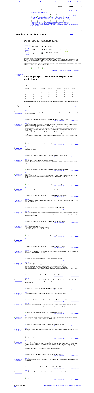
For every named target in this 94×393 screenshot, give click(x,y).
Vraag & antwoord (44, 1)
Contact (79, 1)
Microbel (46, 385)
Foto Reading (72, 19)
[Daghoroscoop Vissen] (66, 24)
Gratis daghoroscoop (73, 24)
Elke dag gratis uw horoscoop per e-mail (39, 12)
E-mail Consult (72, 15)
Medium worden (77, 385)
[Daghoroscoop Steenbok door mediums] (53, 24)
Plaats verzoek (63, 70)
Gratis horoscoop (59, 1)
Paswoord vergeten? (78, 7)
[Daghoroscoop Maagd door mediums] (66, 19)
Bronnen (71, 385)
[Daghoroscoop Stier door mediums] (40, 19)
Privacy (57, 385)
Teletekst (66, 385)
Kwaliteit (70, 1)
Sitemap (62, 385)
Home (13, 1)
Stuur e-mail (76, 70)
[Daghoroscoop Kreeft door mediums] (53, 19)
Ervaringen (21, 1)
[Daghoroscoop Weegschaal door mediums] (34, 24)
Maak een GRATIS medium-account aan (39, 25)
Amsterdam (31, 1)
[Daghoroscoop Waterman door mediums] (59, 24)
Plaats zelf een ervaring (71, 106)
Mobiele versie (52, 385)
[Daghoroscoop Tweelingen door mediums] (47, 19)
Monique (27, 110)
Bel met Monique (75, 120)
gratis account (54, 70)
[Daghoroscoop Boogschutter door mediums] (47, 24)
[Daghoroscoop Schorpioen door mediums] (40, 24)
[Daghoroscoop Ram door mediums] (34, 19)
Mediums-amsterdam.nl (20, 5)
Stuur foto (69, 70)
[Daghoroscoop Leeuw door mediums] (59, 19)
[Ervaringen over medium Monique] (18, 113)
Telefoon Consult (73, 10)
